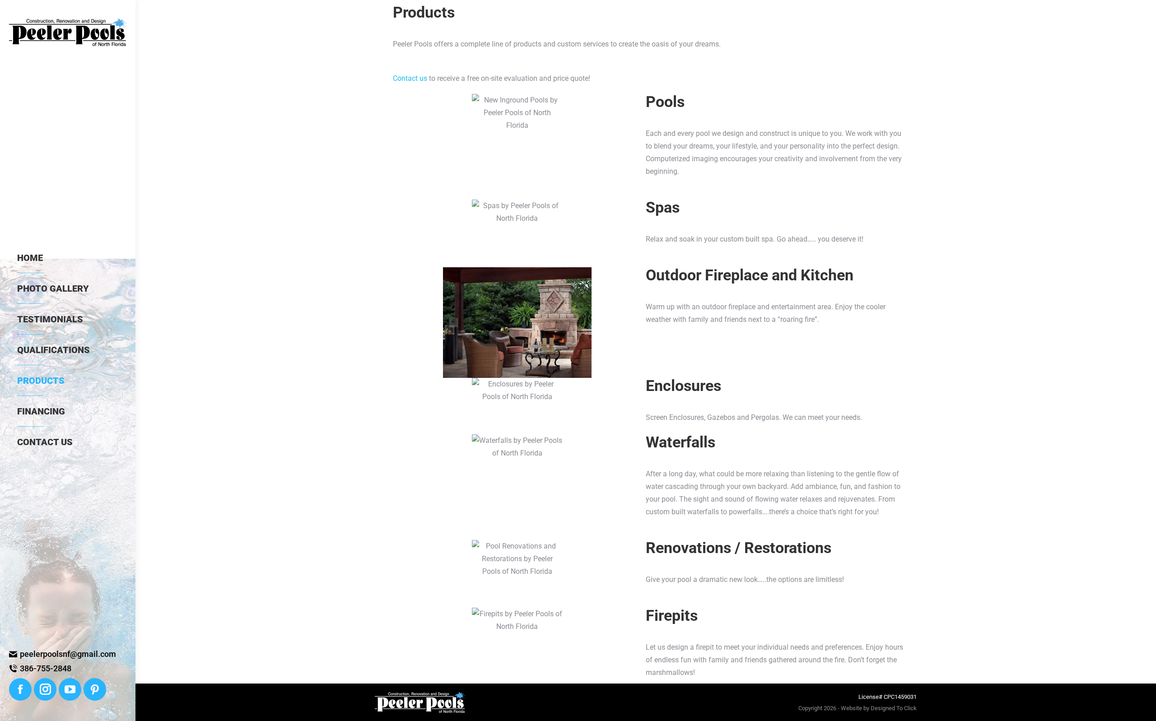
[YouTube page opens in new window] (70, 689)
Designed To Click (894, 708)
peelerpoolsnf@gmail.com (68, 654)
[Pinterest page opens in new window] (95, 689)
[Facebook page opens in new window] (20, 689)
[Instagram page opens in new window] (45, 689)
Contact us (410, 78)
